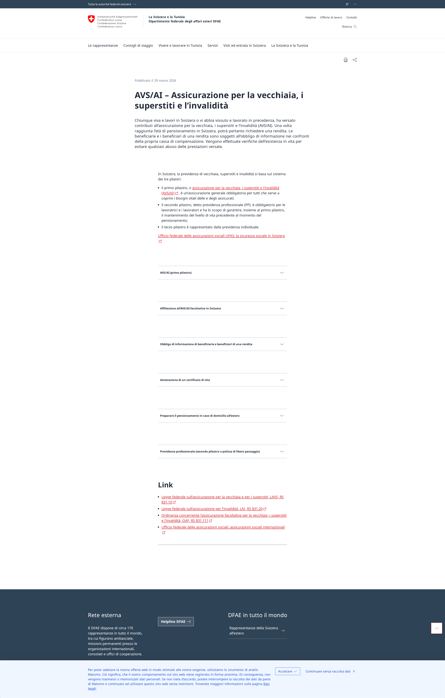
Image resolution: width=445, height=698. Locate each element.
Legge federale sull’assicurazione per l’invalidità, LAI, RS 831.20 (211, 508)
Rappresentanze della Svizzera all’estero (253, 630)
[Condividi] (354, 59)
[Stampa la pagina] (345, 59)
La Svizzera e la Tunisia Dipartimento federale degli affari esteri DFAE (185, 19)
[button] (103, 45)
